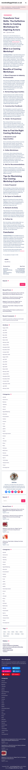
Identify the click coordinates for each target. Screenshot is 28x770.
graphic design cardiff (8, 650)
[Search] (23, 500)
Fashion (4, 419)
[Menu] (25, 2)
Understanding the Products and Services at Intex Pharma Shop (13, 310)
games (4, 428)
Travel (4, 465)
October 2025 (6, 352)
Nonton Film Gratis (7, 648)
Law (3, 438)
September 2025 (6, 354)
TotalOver (5, 651)
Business (4, 402)
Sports (4, 457)
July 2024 (5, 386)
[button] (7, 261)
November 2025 (6, 349)
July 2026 (5, 330)
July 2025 (5, 359)
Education (5, 414)
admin (6, 259)
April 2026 (5, 337)
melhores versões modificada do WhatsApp (13, 647)
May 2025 (5, 364)
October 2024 (6, 381)
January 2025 (6, 373)
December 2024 (6, 376)
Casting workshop (15, 41)
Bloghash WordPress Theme (16, 768)
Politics (21, 631)
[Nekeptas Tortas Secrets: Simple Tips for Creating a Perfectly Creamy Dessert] (5, 524)
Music (17, 631)
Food (4, 423)
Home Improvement (7, 433)
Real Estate (5, 450)
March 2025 (5, 369)
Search (5, 281)
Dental (4, 409)
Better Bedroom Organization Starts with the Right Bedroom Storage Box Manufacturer (13, 293)
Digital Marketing (6, 411)
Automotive (5, 399)
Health (4, 431)
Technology (5, 460)
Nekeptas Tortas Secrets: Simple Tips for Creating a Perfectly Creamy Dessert (12, 302)
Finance (4, 421)
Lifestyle (4, 440)
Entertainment (6, 416)
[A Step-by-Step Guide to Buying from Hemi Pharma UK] (5, 537)
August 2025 (5, 356)
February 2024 (6, 388)
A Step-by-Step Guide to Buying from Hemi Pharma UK (13, 306)
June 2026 (5, 332)
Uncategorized (7, 15)
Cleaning (4, 404)
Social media (5, 455)
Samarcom (22, 250)
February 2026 (6, 342)
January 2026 (6, 344)
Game (4, 426)
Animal (4, 631)
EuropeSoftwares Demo (8, 318)
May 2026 (5, 335)
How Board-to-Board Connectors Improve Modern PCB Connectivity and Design (13, 298)
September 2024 (6, 383)
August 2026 (5, 327)
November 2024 (6, 378)
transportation (6, 462)
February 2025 (6, 371)
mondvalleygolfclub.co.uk (12, 3)
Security (4, 453)
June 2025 (5, 361)
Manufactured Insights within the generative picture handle (13, 319)
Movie (4, 443)
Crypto (4, 406)
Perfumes (5, 448)
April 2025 (5, 366)
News (4, 445)
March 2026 (5, 340)
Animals (4, 397)
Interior (4, 436)
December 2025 (6, 347)
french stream (6, 643)
